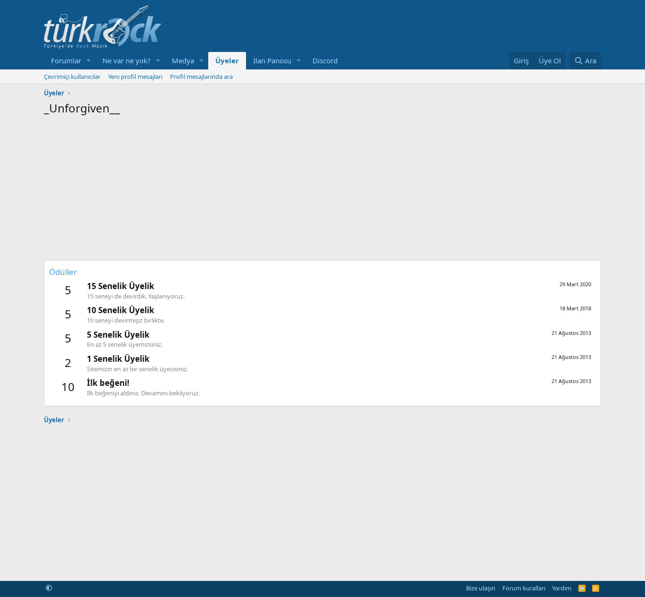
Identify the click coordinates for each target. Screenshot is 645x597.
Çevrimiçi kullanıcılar (72, 76)
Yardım (561, 588)
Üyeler (227, 60)
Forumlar (66, 60)
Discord (325, 60)
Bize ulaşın (480, 588)
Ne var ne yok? (126, 60)
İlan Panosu (272, 60)
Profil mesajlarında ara (201, 76)
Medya (183, 60)
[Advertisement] (322, 187)
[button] (88, 60)
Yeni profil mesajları (135, 76)
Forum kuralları (523, 588)
